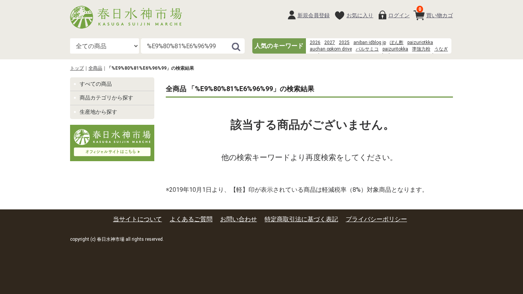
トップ (77, 68)
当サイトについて (137, 219)
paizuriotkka (420, 42)
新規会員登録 (313, 15)
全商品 (95, 68)
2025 (344, 42)
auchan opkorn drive (331, 49)
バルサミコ (367, 49)
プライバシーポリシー (376, 219)
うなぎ (441, 49)
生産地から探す (98, 112)
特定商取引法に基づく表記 (301, 219)
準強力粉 (421, 49)
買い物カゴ (435, 12)
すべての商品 (96, 84)
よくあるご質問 (191, 219)
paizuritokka (395, 49)
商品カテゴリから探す (106, 98)
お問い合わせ (238, 219)
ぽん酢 (397, 42)
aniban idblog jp (369, 42)
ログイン (399, 15)
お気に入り (359, 15)
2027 (329, 42)
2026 (315, 42)
